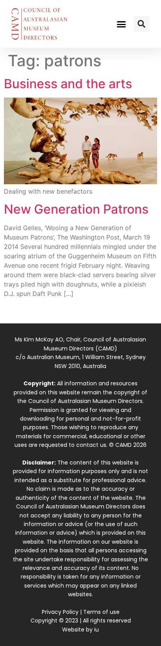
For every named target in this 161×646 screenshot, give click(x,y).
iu (96, 629)
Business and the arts (68, 83)
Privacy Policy (60, 612)
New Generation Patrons (76, 209)
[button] (121, 23)
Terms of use (101, 612)
